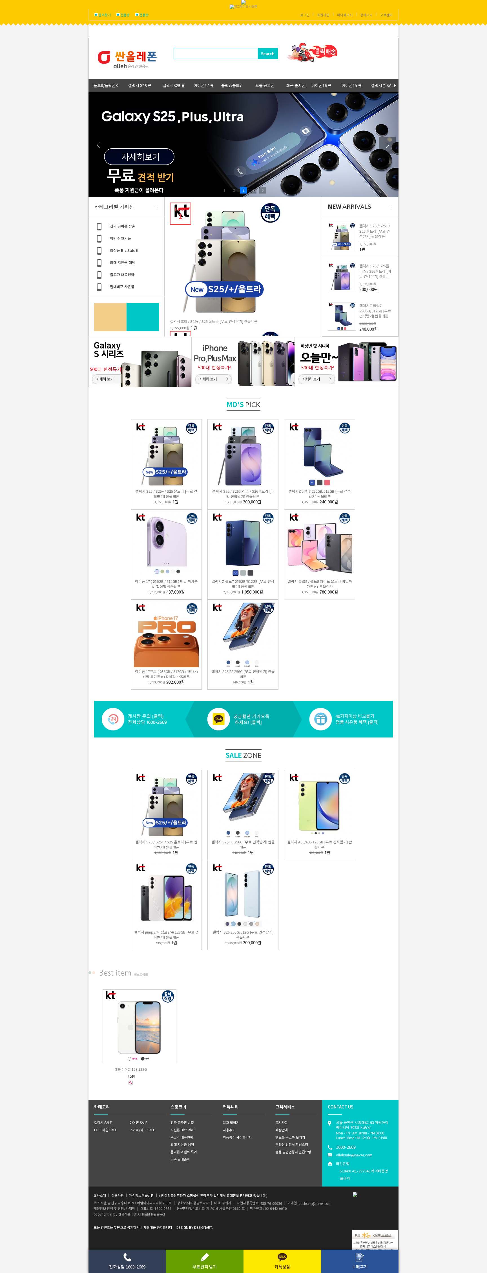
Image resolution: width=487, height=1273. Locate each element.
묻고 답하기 (231, 1122)
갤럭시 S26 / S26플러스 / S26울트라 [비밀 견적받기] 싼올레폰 (243, 493)
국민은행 (362, 1171)
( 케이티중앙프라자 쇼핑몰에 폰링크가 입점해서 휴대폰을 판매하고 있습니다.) (213, 1195)
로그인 (304, 14)
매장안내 (281, 1129)
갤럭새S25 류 (174, 85)
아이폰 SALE (138, 1122)
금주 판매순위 (180, 1159)
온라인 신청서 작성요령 (291, 1144)
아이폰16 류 (321, 85)
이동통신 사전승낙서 (237, 1137)
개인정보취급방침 (141, 1195)
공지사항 (281, 1122)
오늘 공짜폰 (265, 85)
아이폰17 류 (204, 85)
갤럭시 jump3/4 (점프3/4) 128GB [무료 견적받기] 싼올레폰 (166, 934)
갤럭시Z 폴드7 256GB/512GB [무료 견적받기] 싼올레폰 (243, 584)
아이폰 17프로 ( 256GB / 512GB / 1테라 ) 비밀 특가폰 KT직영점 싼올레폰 (166, 674)
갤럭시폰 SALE (383, 85)
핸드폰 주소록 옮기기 (290, 1137)
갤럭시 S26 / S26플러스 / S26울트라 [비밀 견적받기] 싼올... (375, 271)
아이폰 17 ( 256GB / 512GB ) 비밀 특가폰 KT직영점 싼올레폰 (166, 584)
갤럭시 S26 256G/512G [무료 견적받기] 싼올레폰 (242, 934)
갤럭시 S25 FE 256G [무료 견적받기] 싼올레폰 (243, 674)
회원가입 (323, 14)
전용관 (125, 14)
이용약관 (117, 1195)
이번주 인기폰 (120, 238)
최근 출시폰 (296, 85)
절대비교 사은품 (122, 286)
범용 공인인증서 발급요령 (293, 1151)
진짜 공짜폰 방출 (122, 226)
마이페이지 (345, 14)
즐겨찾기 (104, 14)
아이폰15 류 (352, 85)
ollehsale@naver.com (354, 1155)
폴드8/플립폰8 (106, 85)
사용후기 (229, 1129)
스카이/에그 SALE (142, 1129)
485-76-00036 (271, 1203)
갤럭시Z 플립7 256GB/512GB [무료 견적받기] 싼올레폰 (375, 311)
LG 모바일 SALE (105, 1129)
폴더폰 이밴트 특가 (184, 1151)
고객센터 (386, 14)
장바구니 (366, 14)
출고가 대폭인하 (122, 274)
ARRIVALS (349, 206)
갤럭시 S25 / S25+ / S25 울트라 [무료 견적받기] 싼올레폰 (214, 321)
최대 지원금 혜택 (122, 262)
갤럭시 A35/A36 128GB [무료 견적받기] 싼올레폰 (319, 844)
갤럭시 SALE (103, 1122)
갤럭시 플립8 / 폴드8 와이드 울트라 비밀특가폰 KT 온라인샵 (319, 584)
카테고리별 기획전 (114, 206)
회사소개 (100, 1195)
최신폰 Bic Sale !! (124, 250)
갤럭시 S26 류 (139, 85)
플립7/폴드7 (231, 85)
